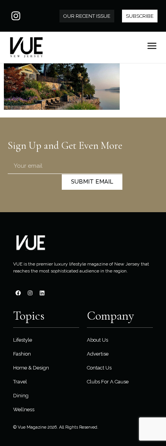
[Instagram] (15, 16)
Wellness (23, 409)
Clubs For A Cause (108, 382)
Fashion (22, 354)
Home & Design (31, 368)
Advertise (97, 354)
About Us (97, 340)
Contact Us (99, 368)
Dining (21, 395)
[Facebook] (18, 293)
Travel (20, 382)
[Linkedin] (42, 293)
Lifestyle (22, 340)
